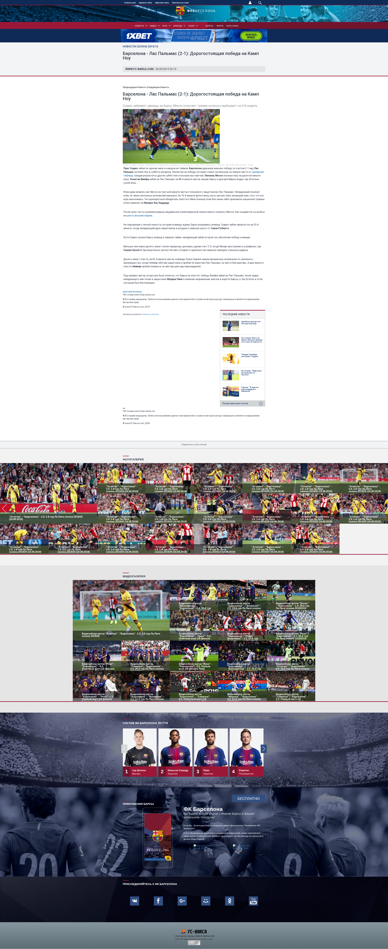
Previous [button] (124, 749)
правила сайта (145, 2)
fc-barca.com (130, 2)
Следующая (158, 87)
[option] (194, 508)
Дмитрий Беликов (132, 291)
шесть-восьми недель (139, 215)
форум (220, 25)
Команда (177, 25)
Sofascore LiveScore (150, 314)
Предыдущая (134, 87)
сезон (191, 25)
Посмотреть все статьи (235, 403)
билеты (209, 25)
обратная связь (162, 2)
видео (153, 25)
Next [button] (264, 749)
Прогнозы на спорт (180, 2)
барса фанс (233, 25)
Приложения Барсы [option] (138, 803)
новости (139, 25)
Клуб (164, 25)
